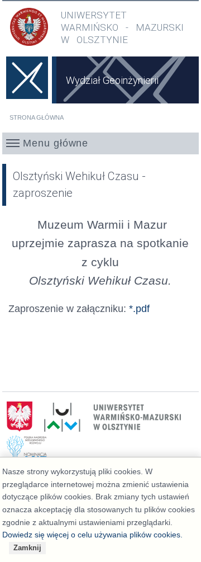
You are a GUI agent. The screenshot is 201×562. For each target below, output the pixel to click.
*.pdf (139, 308)
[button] (100, 143)
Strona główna (36, 117)
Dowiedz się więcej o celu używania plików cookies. (92, 534)
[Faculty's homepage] (27, 85)
